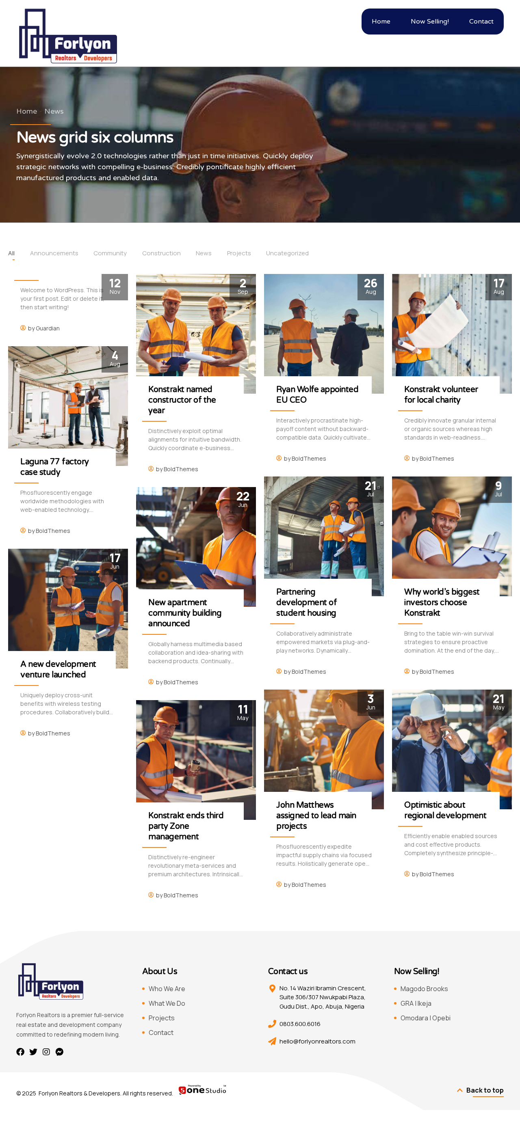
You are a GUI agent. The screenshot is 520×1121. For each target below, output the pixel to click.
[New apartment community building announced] (196, 547)
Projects (162, 1017)
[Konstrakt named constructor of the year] (196, 334)
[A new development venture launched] (68, 608)
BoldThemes (181, 469)
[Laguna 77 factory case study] (68, 406)
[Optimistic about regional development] (452, 749)
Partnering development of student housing (306, 602)
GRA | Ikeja (416, 1003)
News (54, 111)
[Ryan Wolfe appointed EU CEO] (324, 334)
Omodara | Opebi (426, 1017)
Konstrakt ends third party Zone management (185, 826)
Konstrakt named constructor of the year (182, 400)
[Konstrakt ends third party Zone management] (196, 760)
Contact (161, 1032)
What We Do (167, 1003)
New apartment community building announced (184, 613)
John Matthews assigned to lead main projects (316, 815)
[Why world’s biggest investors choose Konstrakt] (452, 536)
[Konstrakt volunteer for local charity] (452, 334)
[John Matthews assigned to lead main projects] (324, 749)
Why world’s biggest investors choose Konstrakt (442, 602)
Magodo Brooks (424, 988)
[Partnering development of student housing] (324, 536)
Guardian (48, 328)
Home (26, 111)
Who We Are (167, 988)
